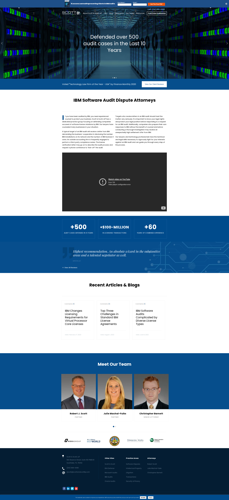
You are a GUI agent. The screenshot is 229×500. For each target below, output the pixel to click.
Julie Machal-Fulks (154, 468)
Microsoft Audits (111, 473)
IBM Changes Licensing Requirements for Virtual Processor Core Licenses (76, 317)
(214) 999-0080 (158, 9)
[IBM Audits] (71, 13)
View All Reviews (70, 268)
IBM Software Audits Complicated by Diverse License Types (146, 317)
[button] (1, 43)
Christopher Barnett (154, 473)
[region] (114, 43)
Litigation (129, 473)
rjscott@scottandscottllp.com (78, 472)
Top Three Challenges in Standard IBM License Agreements (109, 317)
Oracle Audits (110, 481)
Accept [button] (143, 497)
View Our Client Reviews (154, 84)
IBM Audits (109, 477)
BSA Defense (109, 468)
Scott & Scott (110, 464)
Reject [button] (150, 497)
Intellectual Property (134, 468)
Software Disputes (133, 464)
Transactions (131, 477)
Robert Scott (152, 464)
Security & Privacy (133, 481)
